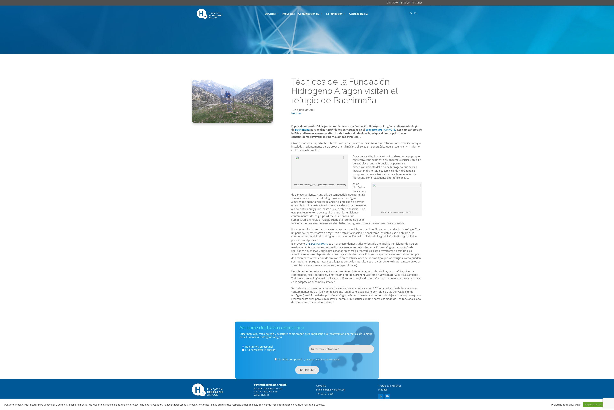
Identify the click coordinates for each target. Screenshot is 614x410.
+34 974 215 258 (325, 393)
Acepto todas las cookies (596, 404)
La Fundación (334, 13)
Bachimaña (302, 129)
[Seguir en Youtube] (387, 396)
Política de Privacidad (328, 359)
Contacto (392, 2)
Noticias (296, 113)
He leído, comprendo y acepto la (308, 359)
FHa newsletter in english (260, 349)
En (415, 13)
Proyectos (288, 13)
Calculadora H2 (358, 13)
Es (410, 13)
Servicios (270, 13)
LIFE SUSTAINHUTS (316, 243)
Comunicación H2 (308, 13)
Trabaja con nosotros (389, 385)
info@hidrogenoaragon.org (330, 389)
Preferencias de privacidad (565, 404)
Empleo (405, 2)
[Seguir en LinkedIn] (380, 396)
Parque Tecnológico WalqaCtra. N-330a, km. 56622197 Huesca (268, 391)
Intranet (417, 2)
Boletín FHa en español (259, 346)
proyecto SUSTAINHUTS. (381, 129)
